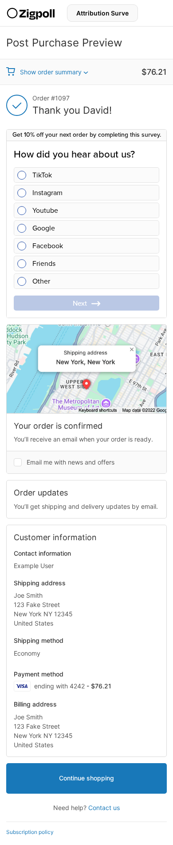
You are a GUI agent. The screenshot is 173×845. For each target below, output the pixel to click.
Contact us (104, 807)
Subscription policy (30, 832)
